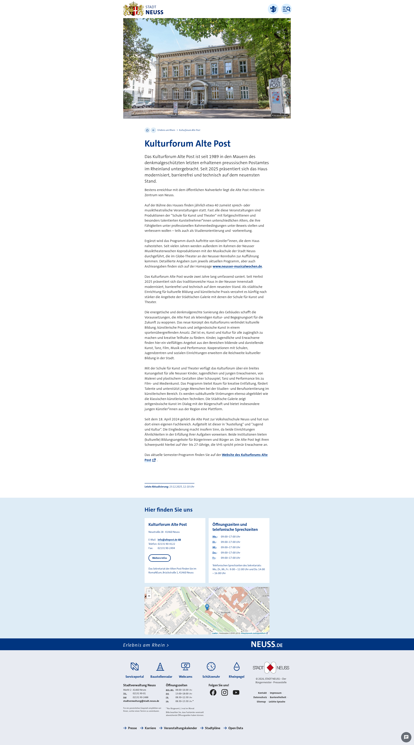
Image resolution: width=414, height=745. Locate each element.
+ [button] (149, 591)
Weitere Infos (159, 558)
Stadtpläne (212, 728)
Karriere (150, 728)
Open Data (235, 728)
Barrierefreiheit (278, 697)
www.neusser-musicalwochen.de (237, 266)
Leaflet (215, 633)
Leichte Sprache (277, 701)
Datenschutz (260, 697)
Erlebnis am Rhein (166, 130)
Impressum (276, 693)
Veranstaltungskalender (180, 728)
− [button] (149, 596)
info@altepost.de (167, 539)
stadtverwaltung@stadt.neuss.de (141, 701)
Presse (132, 728)
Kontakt (262, 693)
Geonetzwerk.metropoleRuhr (253, 633)
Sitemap (261, 701)
